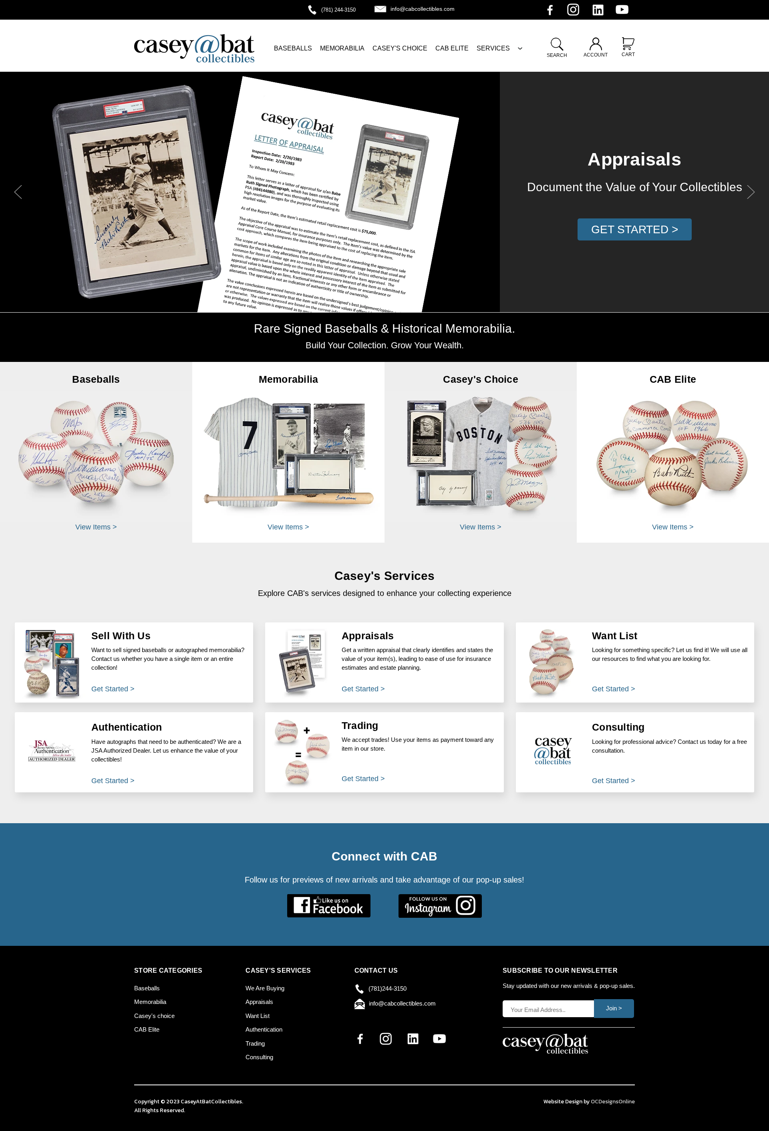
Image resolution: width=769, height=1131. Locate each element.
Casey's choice (154, 1015)
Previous (18, 192)
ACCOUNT (596, 55)
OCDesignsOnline (613, 1101)
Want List (258, 1015)
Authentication (264, 1029)
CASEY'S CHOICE (399, 48)
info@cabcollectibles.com (423, 9)
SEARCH (557, 55)
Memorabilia (150, 1001)
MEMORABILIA (342, 48)
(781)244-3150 (387, 988)
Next (751, 192)
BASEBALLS (293, 48)
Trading (255, 1043)
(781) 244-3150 (338, 10)
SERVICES (493, 48)
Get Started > (634, 229)
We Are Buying (265, 988)
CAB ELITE (452, 48)
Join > (614, 1008)
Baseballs (147, 988)
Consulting (259, 1057)
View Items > (96, 527)
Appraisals (259, 1001)
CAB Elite (146, 1029)
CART (628, 54)
